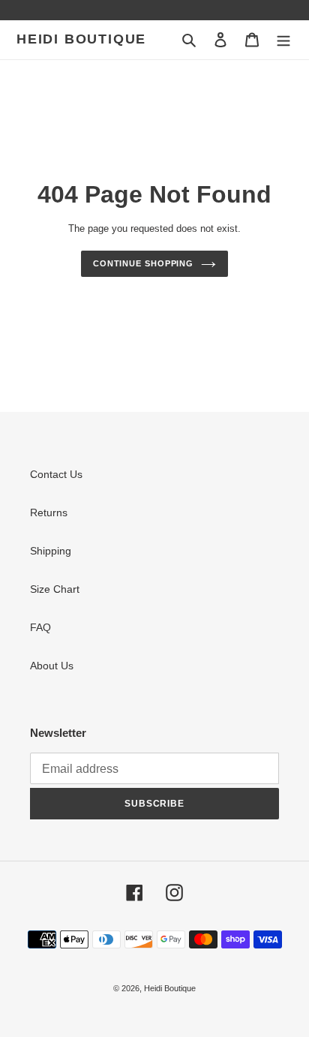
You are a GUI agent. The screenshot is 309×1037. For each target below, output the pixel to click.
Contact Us (56, 474)
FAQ (40, 627)
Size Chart (55, 589)
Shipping (50, 551)
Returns (49, 512)
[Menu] (283, 39)
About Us (52, 666)
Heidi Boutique (81, 39)
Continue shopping (143, 263)
